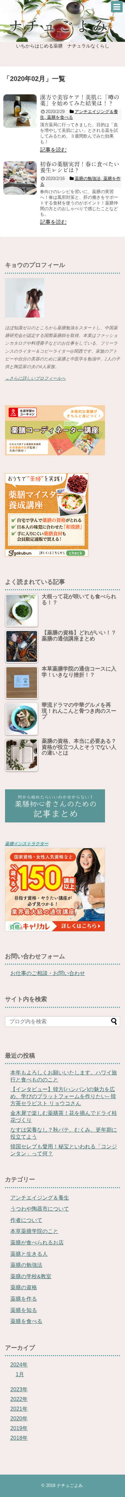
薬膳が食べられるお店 (37, 1242)
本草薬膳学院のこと (34, 1231)
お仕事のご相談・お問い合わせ (47, 973)
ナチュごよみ (70, 1485)
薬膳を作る (23, 1299)
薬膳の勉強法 (26, 1265)
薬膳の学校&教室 (30, 1276)
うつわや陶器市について (39, 1209)
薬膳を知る (23, 1310)
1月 (20, 1374)
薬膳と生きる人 (29, 1254)
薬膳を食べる (26, 1321)
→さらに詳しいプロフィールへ (35, 378)
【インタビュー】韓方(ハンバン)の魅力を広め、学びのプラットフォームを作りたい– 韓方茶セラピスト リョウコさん (63, 1096)
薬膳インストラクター (26, 844)
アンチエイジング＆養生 (39, 1198)
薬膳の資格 (23, 1287)
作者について (26, 1220)
